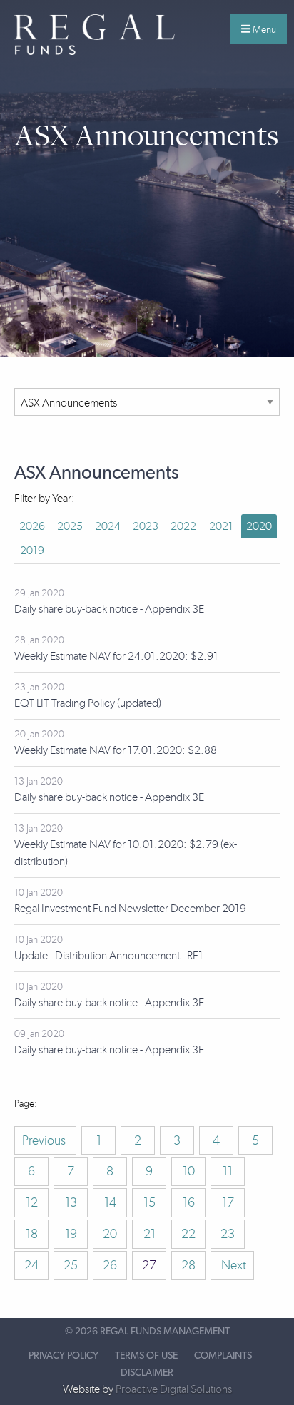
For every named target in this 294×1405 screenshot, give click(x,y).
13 (71, 1202)
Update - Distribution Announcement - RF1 (108, 955)
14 (110, 1202)
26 (110, 1265)
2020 (259, 526)
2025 (70, 526)
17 (228, 1202)
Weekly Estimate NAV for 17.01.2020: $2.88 (115, 750)
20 (110, 1234)
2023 (145, 526)
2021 (221, 526)
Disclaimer (147, 1373)
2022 (183, 526)
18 (32, 1234)
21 (149, 1234)
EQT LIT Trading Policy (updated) (87, 703)
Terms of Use (146, 1356)
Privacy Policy (63, 1356)
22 (188, 1234)
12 (32, 1202)
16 (189, 1202)
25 (71, 1265)
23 (227, 1234)
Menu (263, 29)
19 (71, 1234)
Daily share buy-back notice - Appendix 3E (109, 608)
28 (188, 1265)
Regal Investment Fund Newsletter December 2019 (130, 908)
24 (31, 1265)
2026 (32, 526)
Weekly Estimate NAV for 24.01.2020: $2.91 (116, 656)
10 (189, 1171)
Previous (45, 1140)
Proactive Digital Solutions (174, 1389)
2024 (108, 526)
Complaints (223, 1356)
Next (232, 1265)
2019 (32, 550)
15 (149, 1202)
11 (228, 1171)
